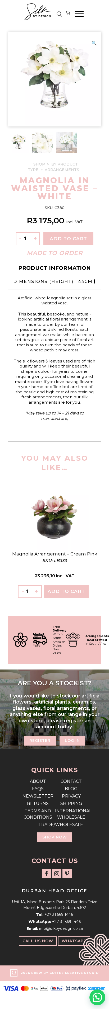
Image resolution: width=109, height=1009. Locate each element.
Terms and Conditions (38, 814)
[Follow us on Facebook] (46, 873)
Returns (38, 803)
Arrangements (62, 169)
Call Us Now (37, 941)
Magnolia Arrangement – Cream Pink (54, 554)
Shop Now (54, 837)
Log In (72, 740)
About (38, 781)
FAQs (38, 788)
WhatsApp (74, 941)
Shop (39, 164)
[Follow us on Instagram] (56, 873)
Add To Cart (66, 591)
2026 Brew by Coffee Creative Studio (60, 973)
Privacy (71, 796)
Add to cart (68, 238)
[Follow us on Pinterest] (67, 873)
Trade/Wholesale (54, 824)
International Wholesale (71, 814)
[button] (94, 43)
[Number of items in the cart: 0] (67, 14)
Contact (71, 781)
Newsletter (37, 796)
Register (40, 740)
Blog (71, 788)
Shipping (71, 803)
